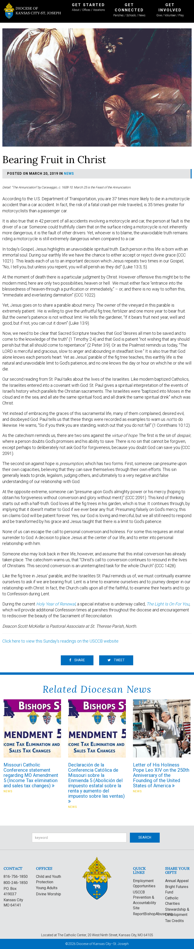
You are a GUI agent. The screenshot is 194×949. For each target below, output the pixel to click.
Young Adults (46, 888)
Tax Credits (174, 921)
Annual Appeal (177, 881)
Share (79, 660)
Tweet (119, 660)
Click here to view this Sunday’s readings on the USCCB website (60, 641)
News (69, 173)
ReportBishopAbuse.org (152, 914)
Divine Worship (48, 894)
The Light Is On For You (167, 603)
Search (144, 837)
